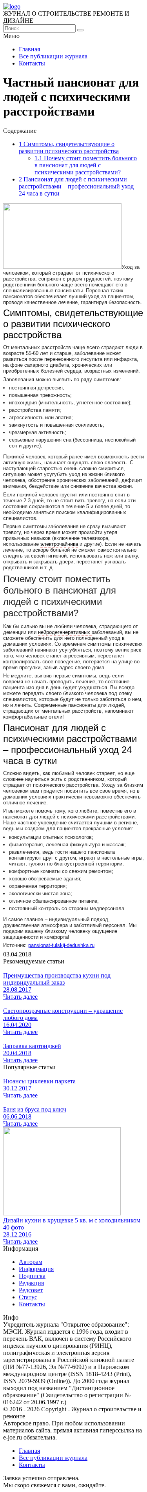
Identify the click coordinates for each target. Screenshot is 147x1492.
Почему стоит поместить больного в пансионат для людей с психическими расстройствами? (85, 165)
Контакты (32, 63)
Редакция (31, 1283)
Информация (36, 1269)
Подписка (32, 1276)
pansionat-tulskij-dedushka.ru (61, 945)
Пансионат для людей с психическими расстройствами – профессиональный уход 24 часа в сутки (76, 186)
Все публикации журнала (53, 56)
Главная (29, 49)
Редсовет (31, 1290)
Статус (28, 1297)
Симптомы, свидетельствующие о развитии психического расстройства (69, 147)
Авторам (30, 1261)
